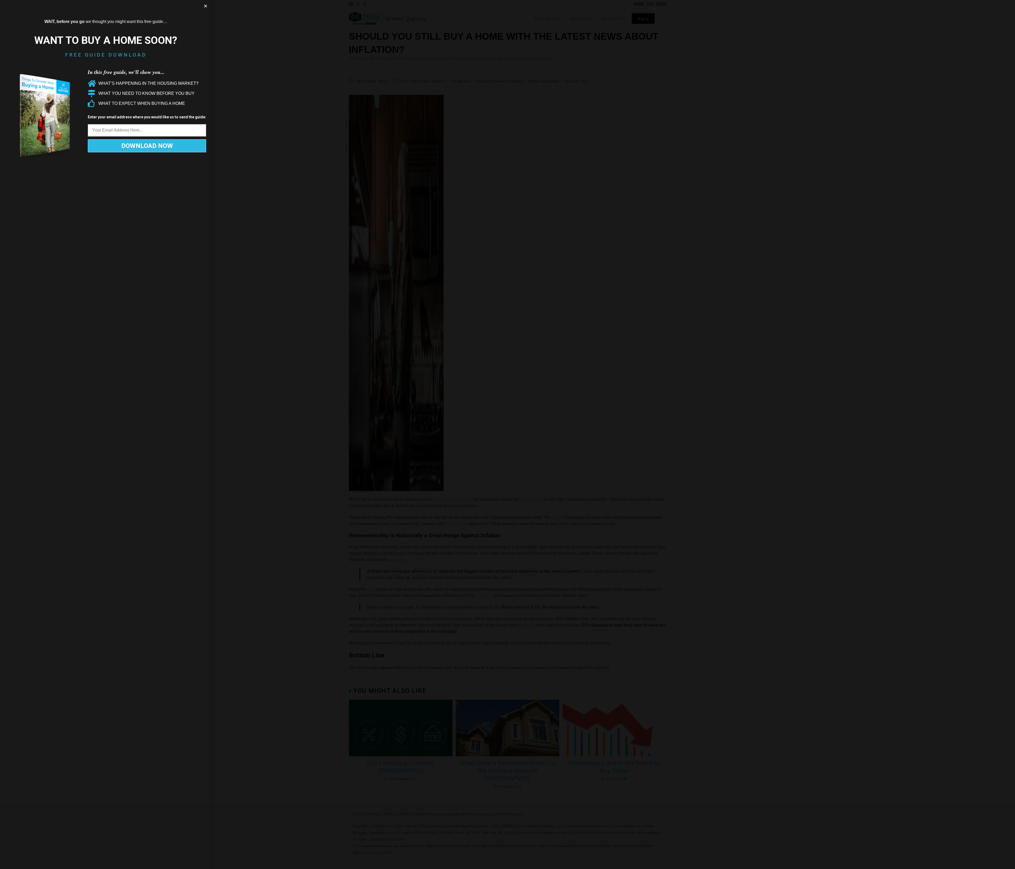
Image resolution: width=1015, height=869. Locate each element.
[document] (507, 434)
